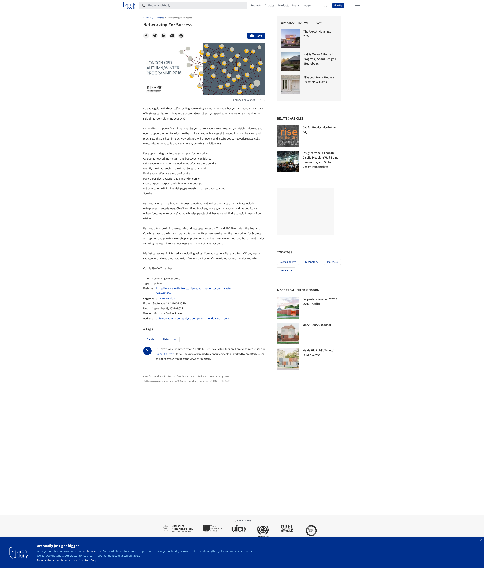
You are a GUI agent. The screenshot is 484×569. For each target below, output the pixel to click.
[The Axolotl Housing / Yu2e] (290, 39)
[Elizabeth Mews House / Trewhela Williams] (290, 84)
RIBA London (167, 299)
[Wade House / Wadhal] (288, 333)
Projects (256, 5)
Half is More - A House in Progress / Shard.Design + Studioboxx (319, 59)
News (296, 5)
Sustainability (288, 262)
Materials (332, 262)
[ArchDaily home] (129, 5)
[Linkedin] (163, 36)
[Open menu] (358, 5)
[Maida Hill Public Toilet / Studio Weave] (288, 359)
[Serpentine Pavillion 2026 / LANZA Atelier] (288, 308)
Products (283, 5)
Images (307, 5)
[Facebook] (146, 36)
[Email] (172, 36)
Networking (169, 339)
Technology (311, 262)
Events (150, 339)
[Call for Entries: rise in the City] (288, 136)
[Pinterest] (181, 36)
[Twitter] (155, 36)
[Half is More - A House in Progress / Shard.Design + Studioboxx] (290, 61)
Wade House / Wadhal (317, 325)
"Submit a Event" (165, 354)
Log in (326, 5)
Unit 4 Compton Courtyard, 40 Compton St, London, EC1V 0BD (192, 319)
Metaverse (286, 270)
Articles (269, 5)
